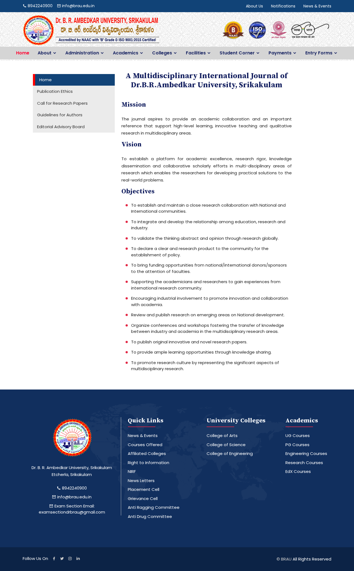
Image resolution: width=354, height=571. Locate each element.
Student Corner (237, 53)
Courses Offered (145, 445)
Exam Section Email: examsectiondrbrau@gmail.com (72, 509)
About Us (254, 6)
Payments (280, 53)
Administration (82, 53)
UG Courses (297, 435)
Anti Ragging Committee (153, 507)
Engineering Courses (306, 453)
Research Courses (304, 462)
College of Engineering (230, 453)
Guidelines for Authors (59, 115)
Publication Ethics (55, 91)
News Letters (141, 480)
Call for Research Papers (62, 103)
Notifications (283, 6)
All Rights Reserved (312, 559)
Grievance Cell (143, 498)
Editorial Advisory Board (61, 127)
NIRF (132, 471)
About (44, 53)
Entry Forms (318, 53)
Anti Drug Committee (150, 516)
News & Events (317, 6)
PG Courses (297, 445)
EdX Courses (298, 471)
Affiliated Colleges (147, 453)
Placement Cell (143, 489)
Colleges (162, 53)
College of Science (226, 445)
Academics (125, 53)
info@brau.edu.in (74, 497)
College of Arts (222, 435)
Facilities (196, 53)
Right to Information (148, 462)
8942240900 (74, 488)
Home (22, 53)
